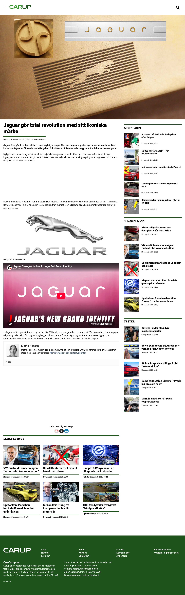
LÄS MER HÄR (51, 575)
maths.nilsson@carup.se (85, 568)
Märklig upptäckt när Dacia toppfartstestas (157, 400)
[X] (61, 431)
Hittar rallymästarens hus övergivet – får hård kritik (156, 229)
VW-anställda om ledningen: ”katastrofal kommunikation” (21, 470)
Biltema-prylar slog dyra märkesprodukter (155, 329)
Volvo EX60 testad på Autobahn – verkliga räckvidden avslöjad (160, 347)
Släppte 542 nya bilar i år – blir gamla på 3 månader (99, 470)
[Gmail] (56, 431)
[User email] (9, 362)
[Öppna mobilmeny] (4, 7)
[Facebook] (6, 362)
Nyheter (6, 139)
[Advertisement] (61, 182)
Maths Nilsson (39, 139)
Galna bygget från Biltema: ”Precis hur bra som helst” (161, 382)
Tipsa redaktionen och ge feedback (81, 575)
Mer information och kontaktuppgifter (68, 353)
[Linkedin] (66, 431)
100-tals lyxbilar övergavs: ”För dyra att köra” (99, 506)
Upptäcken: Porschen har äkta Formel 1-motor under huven (18, 508)
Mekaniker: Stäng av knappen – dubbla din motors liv (56, 508)
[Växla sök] (178, 7)
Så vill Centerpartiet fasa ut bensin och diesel (60, 470)
